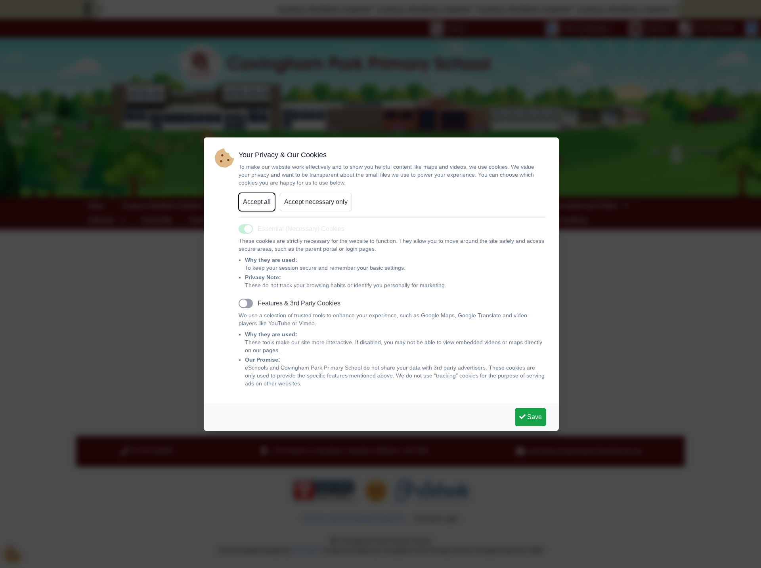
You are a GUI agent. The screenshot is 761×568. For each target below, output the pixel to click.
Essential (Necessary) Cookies (301, 228)
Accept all (257, 201)
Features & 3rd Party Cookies (299, 303)
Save (534, 417)
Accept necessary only (316, 201)
